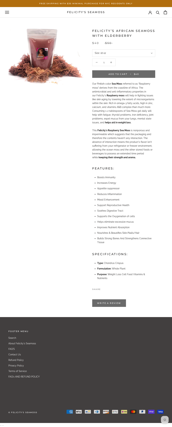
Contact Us (14, 354)
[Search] (158, 12)
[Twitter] (108, 288)
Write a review (109, 303)
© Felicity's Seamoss (22, 412)
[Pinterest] (113, 288)
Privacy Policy (16, 365)
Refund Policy (16, 360)
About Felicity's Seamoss (22, 343)
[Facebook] (104, 288)
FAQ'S (11, 349)
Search (12, 338)
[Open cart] (165, 12)
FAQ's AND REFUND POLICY (24, 376)
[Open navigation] (7, 12)
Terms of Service (17, 371)
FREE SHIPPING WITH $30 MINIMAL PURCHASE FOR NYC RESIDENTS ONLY (86, 3)
